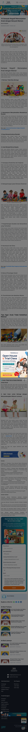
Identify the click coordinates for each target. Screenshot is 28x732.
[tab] (1, 380)
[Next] (26, 380)
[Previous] (23, 380)
